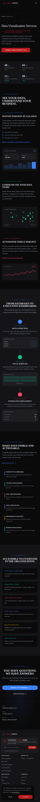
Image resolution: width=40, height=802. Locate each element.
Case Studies (4, 777)
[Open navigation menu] (36, 3)
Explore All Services (18, 693)
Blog (2, 780)
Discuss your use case (8, 463)
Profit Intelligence (6, 771)
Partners (23, 783)
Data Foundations (6, 758)
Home (3, 16)
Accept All (25, 797)
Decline (10, 797)
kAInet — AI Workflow (27, 758)
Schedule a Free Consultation (19, 687)
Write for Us (6, 783)
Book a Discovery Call (16, 50)
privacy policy (15, 792)
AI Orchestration (5, 767)
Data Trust (4, 761)
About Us (23, 777)
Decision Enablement (7, 764)
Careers (23, 780)
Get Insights (32, 747)
